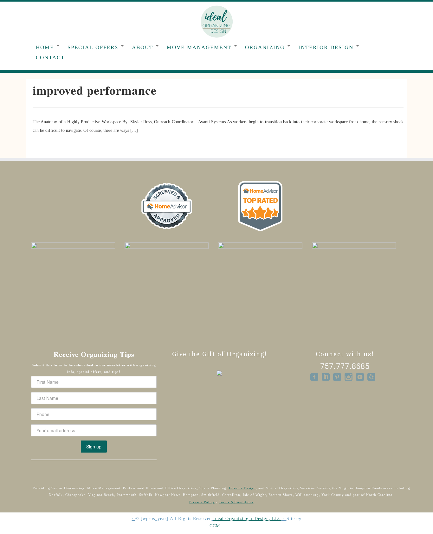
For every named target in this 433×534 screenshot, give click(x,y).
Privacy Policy (202, 502)
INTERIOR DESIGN (327, 47)
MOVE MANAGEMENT (200, 47)
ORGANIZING (266, 47)
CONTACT (50, 57)
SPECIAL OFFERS (94, 47)
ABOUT (143, 47)
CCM (215, 526)
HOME (46, 47)
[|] (216, 21)
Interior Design (242, 488)
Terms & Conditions (236, 502)
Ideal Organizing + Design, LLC (247, 519)
